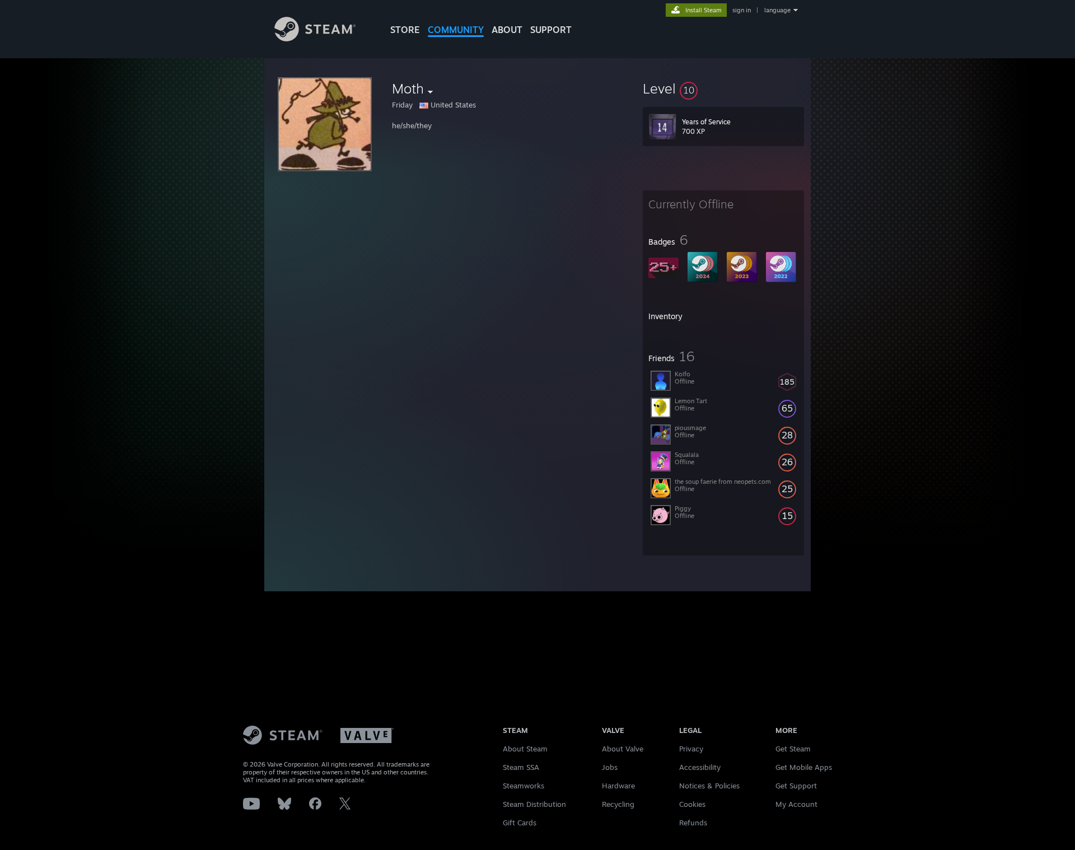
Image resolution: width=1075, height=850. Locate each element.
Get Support (796, 785)
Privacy (691, 748)
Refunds (693, 822)
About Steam (525, 748)
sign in (741, 10)
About (507, 29)
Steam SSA (521, 767)
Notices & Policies (709, 785)
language (777, 10)
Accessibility (700, 767)
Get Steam (793, 748)
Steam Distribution (534, 804)
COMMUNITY (456, 29)
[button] (723, 88)
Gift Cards (519, 822)
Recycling (618, 804)
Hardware (618, 785)
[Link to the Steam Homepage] (315, 38)
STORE (405, 29)
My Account (796, 804)
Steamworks (523, 785)
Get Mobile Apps (803, 767)
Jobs (610, 767)
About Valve (622, 748)
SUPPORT (551, 29)
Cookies (692, 804)
